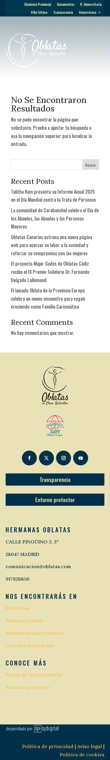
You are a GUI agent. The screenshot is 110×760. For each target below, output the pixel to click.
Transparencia (63, 12)
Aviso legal (89, 746)
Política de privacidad (47, 746)
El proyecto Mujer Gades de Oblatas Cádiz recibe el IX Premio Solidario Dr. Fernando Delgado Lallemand (50, 271)
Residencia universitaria (34, 633)
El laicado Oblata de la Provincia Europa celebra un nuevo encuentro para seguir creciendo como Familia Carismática (48, 298)
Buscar (90, 165)
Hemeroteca (87, 12)
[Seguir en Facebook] (29, 458)
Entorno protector (55, 500)
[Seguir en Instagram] (63, 458)
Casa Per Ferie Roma (30, 645)
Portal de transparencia (34, 675)
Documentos (65, 4)
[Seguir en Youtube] (80, 458)
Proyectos (17, 608)
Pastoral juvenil (24, 621)
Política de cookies (82, 755)
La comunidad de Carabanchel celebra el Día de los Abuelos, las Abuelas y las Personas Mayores (55, 218)
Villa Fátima (39, 12)
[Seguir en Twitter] (46, 458)
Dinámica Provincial (37, 4)
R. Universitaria (90, 4)
